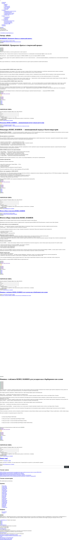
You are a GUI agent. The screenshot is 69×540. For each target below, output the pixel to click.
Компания (4, 2)
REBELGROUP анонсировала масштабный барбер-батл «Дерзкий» (12, 474)
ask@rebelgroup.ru (3, 532)
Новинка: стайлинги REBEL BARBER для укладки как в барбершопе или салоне (24, 292)
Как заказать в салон (8, 21)
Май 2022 (4, 506)
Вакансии (6, 18)
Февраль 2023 (4, 500)
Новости (3, 24)
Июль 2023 (4, 495)
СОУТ (1, 536)
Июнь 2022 (4, 505)
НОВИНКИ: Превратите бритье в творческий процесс (16, 38)
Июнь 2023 (4, 496)
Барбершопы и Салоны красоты (10, 11)
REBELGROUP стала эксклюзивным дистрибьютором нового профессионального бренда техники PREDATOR (20, 472)
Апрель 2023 (4, 498)
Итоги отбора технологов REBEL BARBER (12, 211)
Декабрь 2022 (4, 502)
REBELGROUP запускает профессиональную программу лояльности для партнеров (15, 475)
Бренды (3, 3)
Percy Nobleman (7, 7)
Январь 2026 (4, 487)
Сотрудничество (5, 19)
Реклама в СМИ (7, 23)
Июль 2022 (4, 504)
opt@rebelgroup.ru (10, 32)
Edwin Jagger (6, 8)
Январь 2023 (4, 501)
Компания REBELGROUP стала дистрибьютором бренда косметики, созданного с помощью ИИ (18, 476)
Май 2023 (4, 497)
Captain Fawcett (7, 6)
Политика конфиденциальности (6, 539)
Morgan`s (6, 4)
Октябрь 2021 (4, 507)
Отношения (6, 17)
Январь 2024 (4, 493)
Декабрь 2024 (4, 490)
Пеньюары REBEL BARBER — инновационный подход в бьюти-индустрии (22, 122)
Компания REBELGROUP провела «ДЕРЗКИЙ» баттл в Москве (12, 473)
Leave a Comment (10, 120)
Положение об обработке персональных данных (9, 534)
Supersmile (6, 9)
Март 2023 (4, 499)
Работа (3, 15)
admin (14, 40)
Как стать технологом (8, 22)
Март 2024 (4, 492)
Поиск (1, 465)
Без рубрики (5, 208)
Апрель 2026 (4, 486)
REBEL (5, 5)
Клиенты (3, 10)
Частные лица (6, 14)
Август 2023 (4, 494)
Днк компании (7, 16)
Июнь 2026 (4, 485)
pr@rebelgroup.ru (3, 528)
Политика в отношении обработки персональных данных (10, 535)
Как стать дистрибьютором (9, 20)
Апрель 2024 (4, 491)
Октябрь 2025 (4, 488)
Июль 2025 (4, 489)
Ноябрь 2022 (4, 503)
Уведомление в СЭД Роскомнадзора (6, 537)
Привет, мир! (4, 458)
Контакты (4, 25)
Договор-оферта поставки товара (6, 538)
